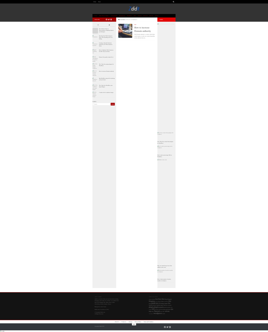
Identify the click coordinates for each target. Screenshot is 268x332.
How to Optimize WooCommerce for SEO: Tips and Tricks (106, 50)
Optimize (158, 305)
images (166, 303)
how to (158, 303)
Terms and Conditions (148, 321)
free (169, 301)
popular (161, 307)
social (156, 309)
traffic (152, 311)
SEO (135, 15)
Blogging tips (122, 15)
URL (163, 311)
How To (151, 15)
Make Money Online (103, 15)
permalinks (170, 305)
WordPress (129, 15)
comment (159, 301)
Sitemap (130, 321)
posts (165, 307)
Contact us (124, 321)
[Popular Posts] (109, 25)
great (150, 303)
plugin (151, 307)
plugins (156, 307)
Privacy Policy (138, 321)
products (168, 307)
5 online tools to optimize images (106, 92)
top (150, 311)
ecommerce (166, 301)
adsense (150, 299)
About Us (117, 321)
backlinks (153, 299)
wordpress (157, 313)
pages (167, 305)
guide (153, 303)
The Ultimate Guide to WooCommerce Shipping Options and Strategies (106, 30)
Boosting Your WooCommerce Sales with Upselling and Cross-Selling (106, 37)
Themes (156, 15)
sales (172, 307)
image (162, 303)
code (156, 301)
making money (152, 305)
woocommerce (151, 313)
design (162, 301)
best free (161, 299)
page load (163, 305)
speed (167, 309)
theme (169, 309)
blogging (152, 301)
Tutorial (157, 311)
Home (94, 1)
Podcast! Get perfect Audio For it (106, 57)
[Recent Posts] (98, 25)
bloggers (169, 299)
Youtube (163, 313)
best (156, 299)
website (167, 311)
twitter (161, 311)
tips (172, 309)
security (150, 309)
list (169, 303)
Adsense (140, 15)
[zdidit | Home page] (134, 8)
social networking (161, 309)
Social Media (114, 15)
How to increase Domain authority (106, 71)
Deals (99, 1)
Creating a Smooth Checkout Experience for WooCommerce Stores (105, 44)
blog (166, 299)
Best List (145, 15)
